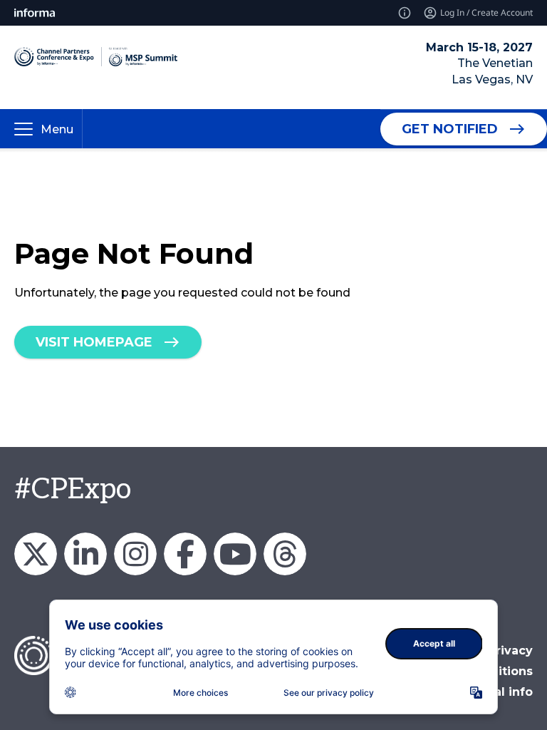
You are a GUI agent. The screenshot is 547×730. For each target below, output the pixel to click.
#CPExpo (72, 490)
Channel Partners (85, 554)
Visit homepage (94, 342)
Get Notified (450, 129)
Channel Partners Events (185, 554)
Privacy (510, 650)
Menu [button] (57, 129)
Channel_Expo (35, 554)
